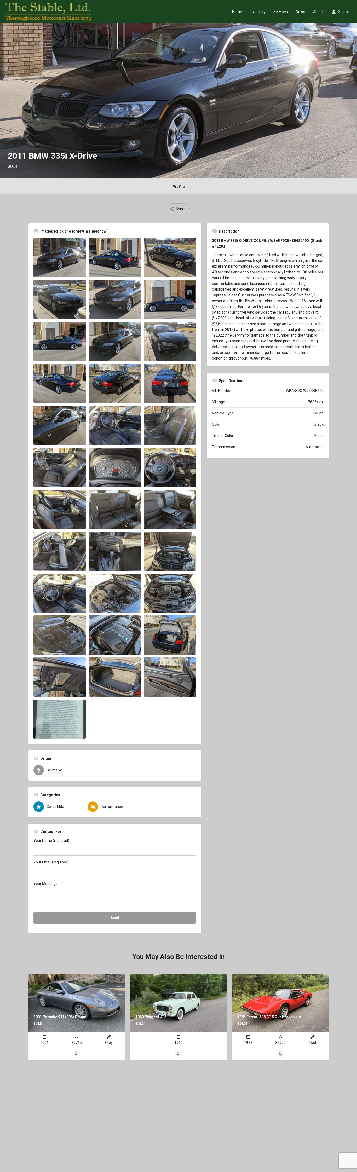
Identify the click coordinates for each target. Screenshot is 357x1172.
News (300, 12)
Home (237, 12)
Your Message (45, 883)
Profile (178, 186)
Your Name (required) (51, 841)
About (318, 12)
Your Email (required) (50, 862)
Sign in (343, 12)
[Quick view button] (76, 1054)
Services (280, 12)
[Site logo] (49, 11)
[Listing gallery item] (59, 257)
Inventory (258, 12)
